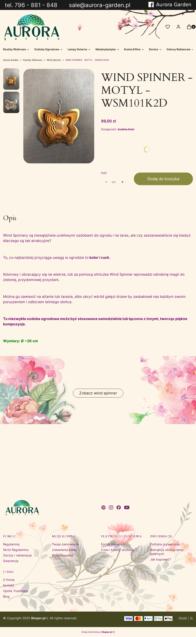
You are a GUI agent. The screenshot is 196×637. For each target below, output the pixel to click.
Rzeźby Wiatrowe (32, 60)
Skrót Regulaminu (16, 550)
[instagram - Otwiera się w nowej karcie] (111, 507)
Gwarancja (10, 561)
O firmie (9, 580)
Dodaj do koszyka (163, 179)
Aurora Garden (11, 60)
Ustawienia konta (64, 550)
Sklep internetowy (96, 631)
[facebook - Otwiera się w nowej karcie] (118, 507)
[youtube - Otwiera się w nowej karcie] (127, 507)
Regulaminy (11, 544)
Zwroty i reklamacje (17, 555)
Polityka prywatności (165, 544)
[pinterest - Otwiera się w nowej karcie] (103, 507)
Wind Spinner (54, 60)
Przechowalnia (62, 555)
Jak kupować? (160, 559)
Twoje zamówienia (65, 544)
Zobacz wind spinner (98, 393)
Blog (6, 596)
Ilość (104, 172)
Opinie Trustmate (15, 591)
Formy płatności (112, 544)
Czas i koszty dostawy (117, 550)
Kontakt (8, 585)
